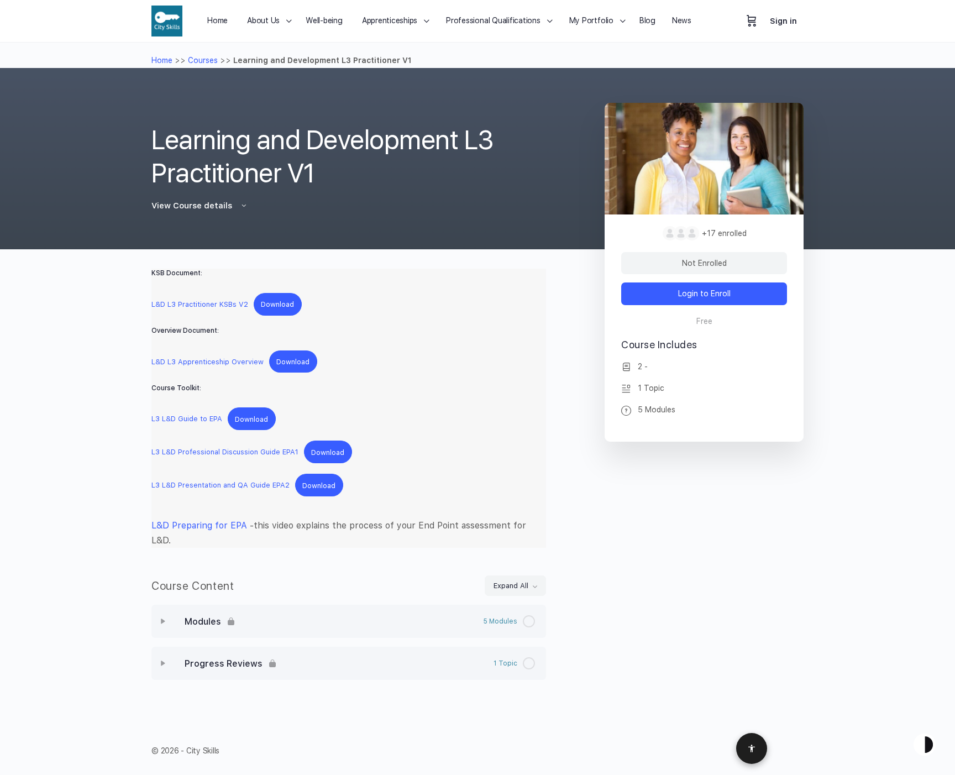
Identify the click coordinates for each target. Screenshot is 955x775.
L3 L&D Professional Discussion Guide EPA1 (224, 452)
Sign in (783, 21)
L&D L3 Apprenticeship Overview (207, 362)
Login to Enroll (704, 293)
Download (277, 304)
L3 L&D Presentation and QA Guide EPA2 (220, 485)
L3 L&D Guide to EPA (186, 419)
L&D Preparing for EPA (199, 525)
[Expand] (163, 621)
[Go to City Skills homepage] (166, 20)
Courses (203, 60)
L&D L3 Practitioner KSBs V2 (199, 304)
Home (161, 60)
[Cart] (751, 21)
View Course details (192, 206)
